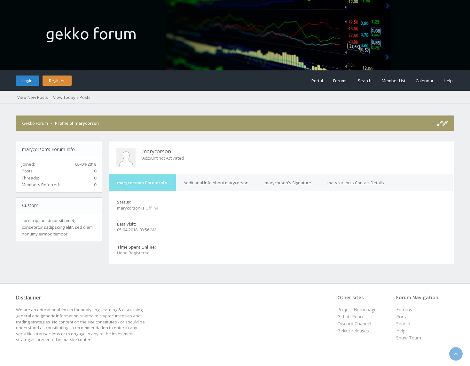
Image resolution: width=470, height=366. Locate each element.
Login (27, 81)
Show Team (408, 338)
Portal (317, 81)
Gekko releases (353, 331)
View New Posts (32, 97)
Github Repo (350, 317)
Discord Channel (354, 324)
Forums (340, 81)
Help (448, 81)
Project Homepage (357, 309)
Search (365, 81)
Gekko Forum (35, 123)
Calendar (425, 81)
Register (57, 81)
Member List (393, 81)
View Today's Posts (71, 97)
